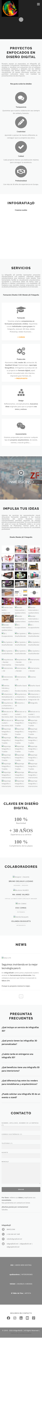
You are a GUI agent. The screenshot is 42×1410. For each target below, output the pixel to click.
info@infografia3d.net (14, 1239)
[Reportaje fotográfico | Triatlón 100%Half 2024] (21, 722)
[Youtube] (27, 1318)
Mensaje (5, 1161)
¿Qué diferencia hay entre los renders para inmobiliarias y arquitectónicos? (20, 1082)
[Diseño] (7, 549)
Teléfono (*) (7, 1143)
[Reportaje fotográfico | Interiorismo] (7, 774)
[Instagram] (14, 1318)
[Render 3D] (34, 592)
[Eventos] (34, 679)
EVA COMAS (21, 908)
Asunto (5, 1152)
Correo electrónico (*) (12, 1134)
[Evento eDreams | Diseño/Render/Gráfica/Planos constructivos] (21, 558)
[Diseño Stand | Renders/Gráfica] (34, 566)
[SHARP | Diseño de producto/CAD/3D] (34, 584)
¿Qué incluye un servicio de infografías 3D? (20, 1029)
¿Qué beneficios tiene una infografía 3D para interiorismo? (21, 1069)
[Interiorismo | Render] (21, 670)
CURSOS (22, 337)
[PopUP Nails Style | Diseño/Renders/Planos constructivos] (21, 549)
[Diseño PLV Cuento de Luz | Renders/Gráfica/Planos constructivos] (21, 566)
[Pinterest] (33, 1318)
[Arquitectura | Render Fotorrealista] (7, 662)
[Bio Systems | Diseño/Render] (21, 636)
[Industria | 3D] (21, 705)
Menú (38, 4)
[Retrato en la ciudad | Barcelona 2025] (7, 714)
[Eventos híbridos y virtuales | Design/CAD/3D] (7, 688)
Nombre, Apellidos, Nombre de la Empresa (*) (20, 1124)
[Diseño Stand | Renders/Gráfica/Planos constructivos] (7, 575)
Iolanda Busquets (21, 921)
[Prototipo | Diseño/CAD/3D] (7, 592)
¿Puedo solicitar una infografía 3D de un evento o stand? (21, 1096)
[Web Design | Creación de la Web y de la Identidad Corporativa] (21, 592)
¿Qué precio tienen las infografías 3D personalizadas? (19, 1042)
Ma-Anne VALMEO (21, 894)
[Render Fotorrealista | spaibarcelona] (21, 610)
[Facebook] (8, 1318)
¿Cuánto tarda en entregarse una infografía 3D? (17, 1056)
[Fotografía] (34, 705)
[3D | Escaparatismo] (21, 627)
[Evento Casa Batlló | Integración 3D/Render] (7, 601)
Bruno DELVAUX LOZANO (21, 881)
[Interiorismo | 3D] (34, 662)
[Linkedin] (21, 1318)
